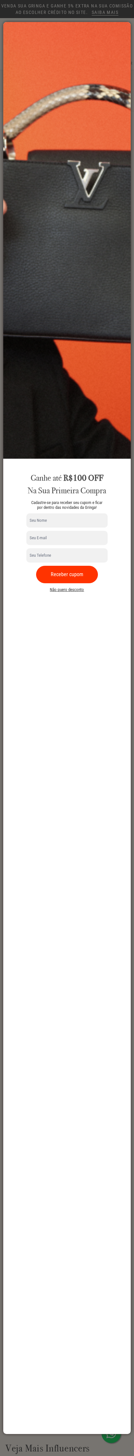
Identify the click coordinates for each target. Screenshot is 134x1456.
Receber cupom (67, 574)
